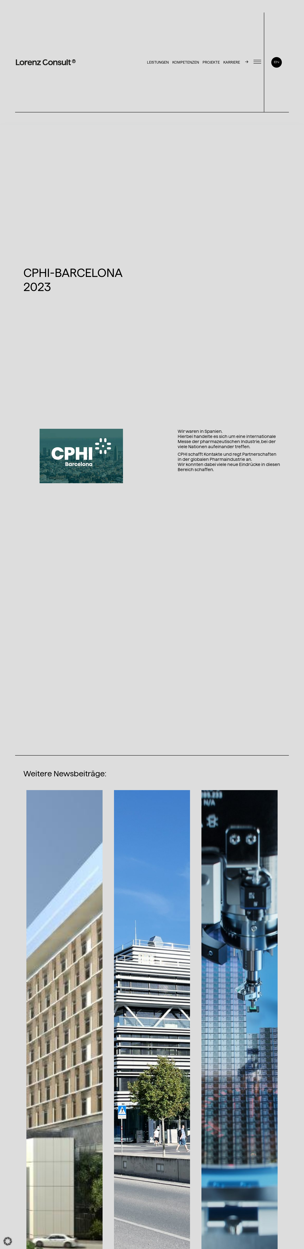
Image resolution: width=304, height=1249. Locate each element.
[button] (7, 1241)
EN (276, 62)
